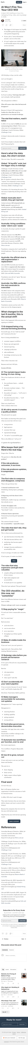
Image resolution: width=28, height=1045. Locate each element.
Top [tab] (3, 969)
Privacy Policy (14, 927)
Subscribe (19, 2)
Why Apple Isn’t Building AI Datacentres (10, 988)
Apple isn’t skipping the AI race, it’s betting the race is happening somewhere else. (10, 992)
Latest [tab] (7, 969)
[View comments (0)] (6, 25)
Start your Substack (10, 1038)
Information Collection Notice (17, 926)
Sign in (24, 2)
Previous (6, 939)
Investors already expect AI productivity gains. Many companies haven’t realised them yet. (10, 978)
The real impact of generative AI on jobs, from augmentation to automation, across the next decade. (9, 1003)
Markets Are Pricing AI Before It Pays (8, 975)
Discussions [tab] (13, 969)
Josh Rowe (7, 19)
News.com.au (5, 245)
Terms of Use (21, 924)
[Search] (25, 969)
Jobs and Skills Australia (12, 273)
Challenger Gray (6, 132)
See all (4, 1012)
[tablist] (8, 950)
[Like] (2, 25)
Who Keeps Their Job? (8, 1000)
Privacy (14, 1032)
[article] (14, 978)
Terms (18, 1032)
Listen (24, 20)
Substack (6, 1041)
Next (23, 939)
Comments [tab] (5, 950)
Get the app (22, 1038)
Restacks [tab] (11, 950)
